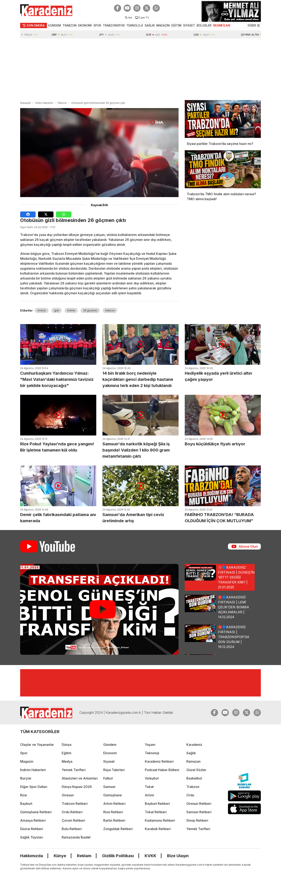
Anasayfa (25, 102)
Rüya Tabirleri (114, 770)
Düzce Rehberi (31, 829)
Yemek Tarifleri (74, 770)
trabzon (110, 310)
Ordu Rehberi (72, 812)
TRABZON (70, 25)
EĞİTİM (176, 25)
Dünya (66, 745)
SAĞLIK (150, 25)
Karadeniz (194, 745)
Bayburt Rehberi (157, 803)
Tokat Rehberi (156, 812)
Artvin (149, 795)
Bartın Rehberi (114, 820)
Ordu (190, 795)
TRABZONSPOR (114, 25)
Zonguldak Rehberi (118, 829)
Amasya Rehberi (33, 820)
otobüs (41, 310)
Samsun (109, 787)
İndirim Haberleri (33, 770)
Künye (60, 855)
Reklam (84, 855)
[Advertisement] (140, 69)
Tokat (149, 787)
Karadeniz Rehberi (159, 761)
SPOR (97, 25)
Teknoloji (152, 753)
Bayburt (26, 803)
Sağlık (191, 753)
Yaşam (150, 745)
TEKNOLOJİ (134, 25)
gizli (56, 310)
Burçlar (25, 778)
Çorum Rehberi (73, 820)
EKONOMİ (85, 25)
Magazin (26, 761)
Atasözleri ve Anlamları (80, 778)
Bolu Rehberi (72, 829)
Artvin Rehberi (114, 803)
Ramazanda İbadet (76, 837)
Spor (24, 753)
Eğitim (66, 753)
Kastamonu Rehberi (160, 820)
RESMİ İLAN (221, 25)
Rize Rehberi (113, 812)
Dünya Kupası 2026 (77, 787)
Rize (23, 795)
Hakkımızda (31, 855)
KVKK (150, 855)
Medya (67, 761)
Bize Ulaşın (178, 855)
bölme (71, 310)
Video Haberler (44, 102)
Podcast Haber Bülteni (162, 770)
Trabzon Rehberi (75, 803)
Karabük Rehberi (158, 829)
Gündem (109, 745)
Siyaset (109, 761)
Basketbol (194, 778)
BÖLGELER (204, 25)
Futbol (108, 778)
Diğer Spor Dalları (33, 787)
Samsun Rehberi (198, 812)
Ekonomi (110, 753)
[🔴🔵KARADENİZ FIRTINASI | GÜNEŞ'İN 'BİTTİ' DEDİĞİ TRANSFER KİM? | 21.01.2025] (99, 609)
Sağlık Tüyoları (31, 837)
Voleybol (152, 778)
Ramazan (193, 761)
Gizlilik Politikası (118, 855)
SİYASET (189, 25)
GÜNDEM (54, 25)
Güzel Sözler (196, 770)
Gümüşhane (112, 795)
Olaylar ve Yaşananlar (37, 745)
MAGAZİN (163, 25)
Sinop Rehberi (197, 820)
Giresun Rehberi (198, 803)
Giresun (68, 795)
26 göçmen (90, 310)
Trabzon (62, 102)
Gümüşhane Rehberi (36, 812)
